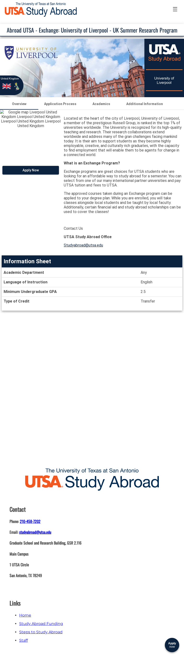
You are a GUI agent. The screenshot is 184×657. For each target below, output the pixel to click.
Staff (23, 640)
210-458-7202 (30, 521)
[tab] (19, 104)
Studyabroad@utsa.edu (83, 245)
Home (25, 615)
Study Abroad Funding (41, 623)
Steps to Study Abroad (41, 632)
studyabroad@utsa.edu (35, 532)
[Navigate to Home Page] (41, 9)
